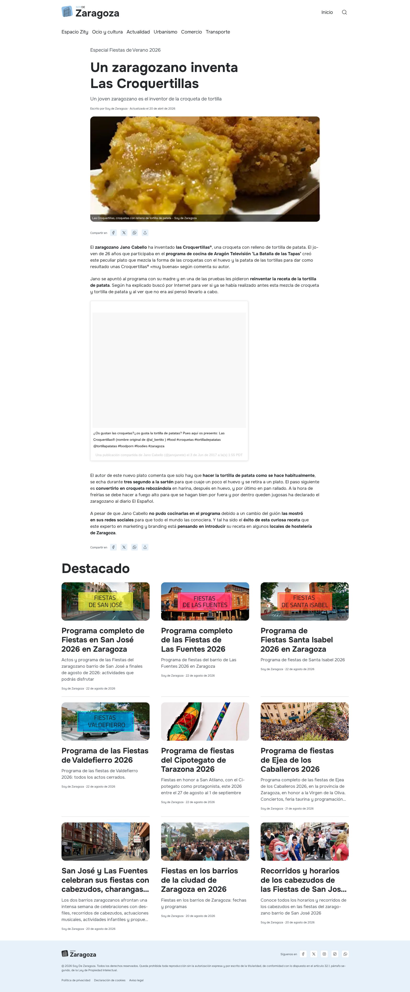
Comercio (191, 32)
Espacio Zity (75, 32)
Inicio (327, 12)
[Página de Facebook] (303, 954)
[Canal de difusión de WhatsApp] (345, 954)
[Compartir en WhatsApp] (134, 232)
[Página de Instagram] (324, 954)
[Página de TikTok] (334, 954)
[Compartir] (145, 232)
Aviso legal (136, 980)
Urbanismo (165, 32)
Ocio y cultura (107, 32)
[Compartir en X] (124, 232)
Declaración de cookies (109, 980)
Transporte (218, 32)
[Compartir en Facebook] (113, 232)
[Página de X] (313, 954)
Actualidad (138, 32)
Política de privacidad (76, 980)
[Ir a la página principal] (90, 12)
